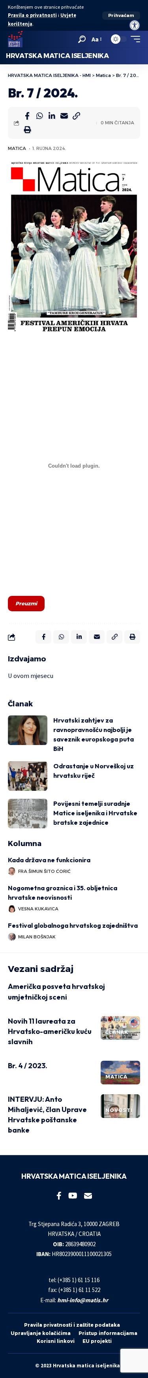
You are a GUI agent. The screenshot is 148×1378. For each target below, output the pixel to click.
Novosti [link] (119, 1110)
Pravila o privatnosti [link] (32, 15)
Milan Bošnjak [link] (37, 937)
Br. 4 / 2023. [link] (27, 1065)
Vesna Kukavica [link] (38, 909)
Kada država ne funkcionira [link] (50, 860)
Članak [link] (116, 1032)
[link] (134, 25)
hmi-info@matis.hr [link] (82, 1300)
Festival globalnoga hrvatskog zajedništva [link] (73, 925)
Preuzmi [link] (26, 604)
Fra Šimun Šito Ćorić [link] (44, 871)
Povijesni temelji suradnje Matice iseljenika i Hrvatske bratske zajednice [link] (95, 812)
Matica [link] (17, 148)
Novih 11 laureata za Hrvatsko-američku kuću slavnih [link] (50, 1031)
